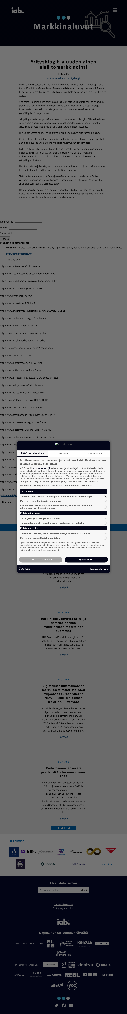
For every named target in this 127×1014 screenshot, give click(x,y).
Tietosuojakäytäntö (99, 569)
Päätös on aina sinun (32, 453)
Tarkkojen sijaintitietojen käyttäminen (40, 518)
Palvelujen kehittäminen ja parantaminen (41, 501)
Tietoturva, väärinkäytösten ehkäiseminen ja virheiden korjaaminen (55, 533)
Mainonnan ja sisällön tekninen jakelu (40, 538)
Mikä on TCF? (94, 453)
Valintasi (63, 453)
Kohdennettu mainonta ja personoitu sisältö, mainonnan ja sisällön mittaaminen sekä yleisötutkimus (56, 506)
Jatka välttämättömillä (41, 559)
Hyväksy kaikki (86, 559)
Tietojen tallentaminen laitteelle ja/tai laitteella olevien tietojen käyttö (56, 496)
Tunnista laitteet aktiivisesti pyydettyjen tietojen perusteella (52, 523)
